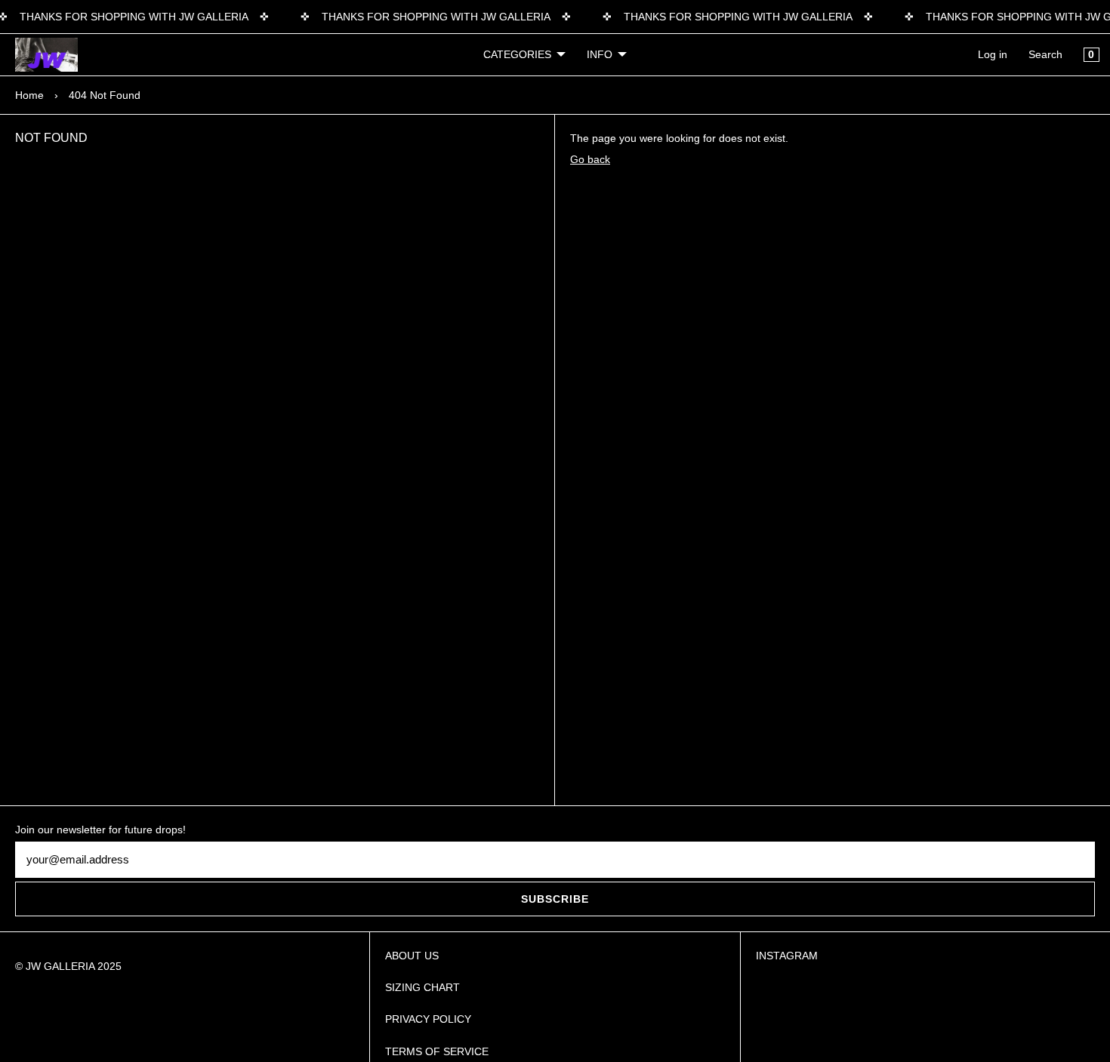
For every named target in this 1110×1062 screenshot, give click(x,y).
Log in (992, 54)
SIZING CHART (422, 987)
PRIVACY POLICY (428, 1019)
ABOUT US (412, 956)
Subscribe (555, 899)
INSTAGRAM (787, 956)
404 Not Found (104, 95)
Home (29, 95)
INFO (599, 54)
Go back (590, 159)
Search (1045, 54)
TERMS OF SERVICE (437, 1051)
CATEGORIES (517, 54)
